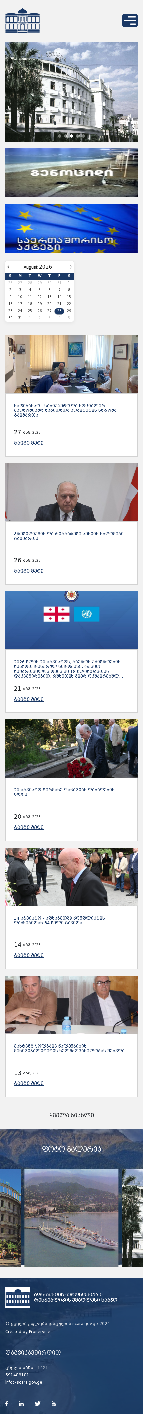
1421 (43, 1367)
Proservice (39, 1331)
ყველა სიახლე (71, 1115)
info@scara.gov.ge (23, 1382)
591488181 (17, 1375)
